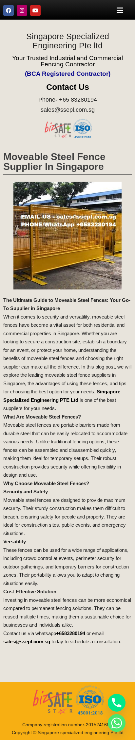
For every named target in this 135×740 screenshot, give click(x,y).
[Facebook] (8, 10)
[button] (119, 10)
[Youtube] (35, 10)
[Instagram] (22, 10)
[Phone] (116, 703)
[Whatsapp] (116, 723)
